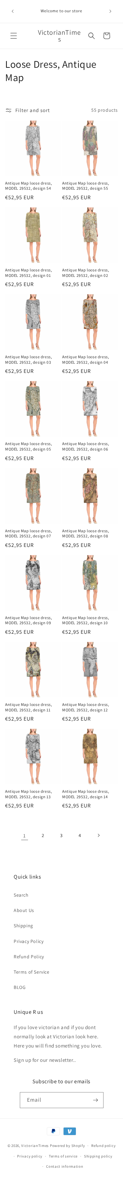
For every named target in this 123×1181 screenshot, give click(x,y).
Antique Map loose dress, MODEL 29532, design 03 (28, 359)
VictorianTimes (35, 1145)
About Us (24, 910)
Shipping (23, 926)
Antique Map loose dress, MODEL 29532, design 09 (28, 620)
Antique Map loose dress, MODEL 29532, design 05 (28, 446)
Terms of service (63, 1156)
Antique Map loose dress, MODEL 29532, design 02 (85, 272)
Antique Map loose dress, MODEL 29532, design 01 (28, 272)
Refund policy (103, 1145)
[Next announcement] (110, 11)
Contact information (64, 1166)
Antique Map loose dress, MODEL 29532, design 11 (28, 707)
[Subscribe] (95, 1100)
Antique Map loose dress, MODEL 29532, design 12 (85, 707)
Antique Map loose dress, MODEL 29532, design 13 (28, 794)
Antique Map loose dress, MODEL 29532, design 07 (28, 533)
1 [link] (24, 835)
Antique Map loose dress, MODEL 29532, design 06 (85, 446)
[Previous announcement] (12, 11)
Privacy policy (29, 1156)
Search (21, 895)
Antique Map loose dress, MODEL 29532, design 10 (85, 620)
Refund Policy (29, 957)
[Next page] (98, 835)
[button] (13, 35)
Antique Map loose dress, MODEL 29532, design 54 (28, 185)
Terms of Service (32, 972)
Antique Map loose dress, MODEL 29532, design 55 (85, 185)
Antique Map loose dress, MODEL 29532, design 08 (85, 533)
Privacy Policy (28, 941)
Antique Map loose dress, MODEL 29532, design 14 (85, 794)
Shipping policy (98, 1156)
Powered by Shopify (67, 1145)
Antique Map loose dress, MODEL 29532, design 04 (85, 359)
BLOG (20, 987)
